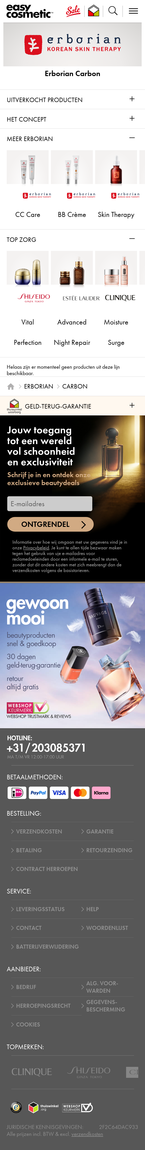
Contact (29, 928)
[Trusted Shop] (94, 11)
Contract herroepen (47, 869)
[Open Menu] (31, 11)
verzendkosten (87, 1134)
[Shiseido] (89, 1072)
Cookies (28, 1024)
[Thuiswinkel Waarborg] (43, 1107)
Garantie (100, 831)
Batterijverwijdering (47, 946)
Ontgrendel (45, 524)
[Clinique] (32, 1072)
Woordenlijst (107, 928)
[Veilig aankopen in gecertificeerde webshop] (77, 1107)
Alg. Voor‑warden (102, 987)
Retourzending (109, 850)
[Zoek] (113, 11)
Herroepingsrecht (43, 1006)
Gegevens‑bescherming (105, 1005)
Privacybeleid (36, 548)
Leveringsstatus (40, 909)
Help (92, 909)
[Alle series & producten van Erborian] (72, 44)
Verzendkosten (39, 831)
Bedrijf (26, 987)
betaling (29, 850)
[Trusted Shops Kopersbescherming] (16, 1107)
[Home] (10, 386)
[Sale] (73, 11)
